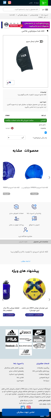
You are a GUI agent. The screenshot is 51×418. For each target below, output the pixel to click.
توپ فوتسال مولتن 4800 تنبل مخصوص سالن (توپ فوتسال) (34, 309)
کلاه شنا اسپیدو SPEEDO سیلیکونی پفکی (34, 187)
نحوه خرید (20, 380)
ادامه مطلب (25, 261)
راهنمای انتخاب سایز (16, 371)
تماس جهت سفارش (26, 412)
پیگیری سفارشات (43, 368)
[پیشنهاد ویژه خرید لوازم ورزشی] (25, 271)
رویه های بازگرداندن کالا (40, 371)
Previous (3, 177)
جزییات (34, 194)
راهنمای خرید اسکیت (16, 374)
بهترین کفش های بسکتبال (14, 368)
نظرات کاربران (23, 242)
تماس (30, 3)
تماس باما (20, 377)
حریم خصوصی (44, 377)
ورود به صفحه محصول (34, 319)
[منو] (46, 10)
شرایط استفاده (44, 374)
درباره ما (36, 3)
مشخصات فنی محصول (40, 242)
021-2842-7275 (44, 404)
